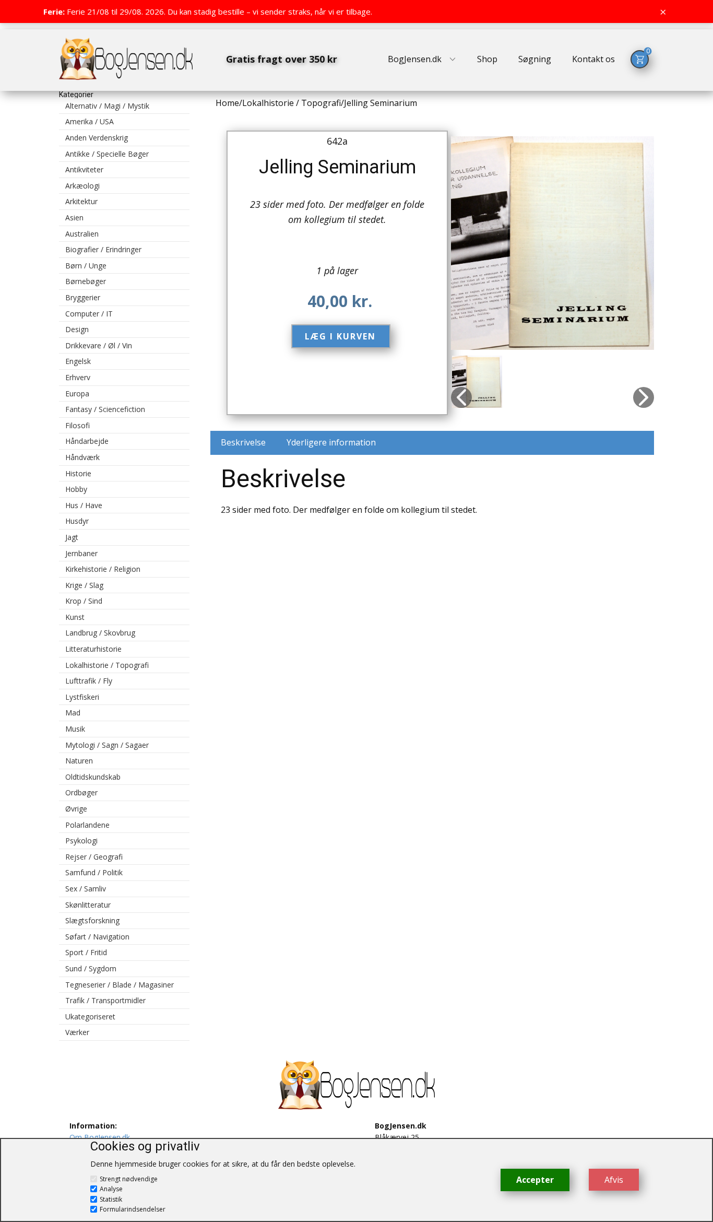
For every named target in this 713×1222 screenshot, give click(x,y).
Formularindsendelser (132, 1209)
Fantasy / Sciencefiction (105, 409)
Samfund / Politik (94, 872)
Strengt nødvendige (129, 1178)
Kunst (75, 617)
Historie (78, 473)
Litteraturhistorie (93, 649)
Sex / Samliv (85, 889)
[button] (461, 397)
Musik (75, 729)
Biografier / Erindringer (103, 249)
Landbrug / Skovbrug (100, 633)
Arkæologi (82, 186)
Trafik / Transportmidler (105, 1000)
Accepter (535, 1179)
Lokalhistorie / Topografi (107, 665)
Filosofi (77, 425)
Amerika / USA (89, 121)
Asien (74, 217)
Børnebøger (85, 281)
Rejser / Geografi (94, 857)
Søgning (534, 59)
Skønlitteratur (88, 905)
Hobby (76, 489)
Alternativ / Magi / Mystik (107, 106)
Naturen (79, 761)
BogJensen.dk (415, 59)
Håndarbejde (87, 441)
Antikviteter (84, 169)
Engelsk (78, 361)
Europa (77, 393)
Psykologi (81, 840)
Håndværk (82, 457)
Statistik (111, 1199)
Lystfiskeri (82, 697)
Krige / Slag (84, 585)
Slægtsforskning (92, 920)
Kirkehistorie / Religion (102, 569)
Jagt (71, 537)
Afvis (613, 1179)
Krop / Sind (83, 601)
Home (227, 103)
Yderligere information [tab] (331, 442)
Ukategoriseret (90, 1016)
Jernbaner (81, 553)
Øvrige (76, 809)
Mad (72, 713)
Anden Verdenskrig (96, 138)
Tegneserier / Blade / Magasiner (119, 985)
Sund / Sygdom (90, 968)
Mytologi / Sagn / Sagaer (107, 745)
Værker (77, 1032)
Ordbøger (81, 792)
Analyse (111, 1188)
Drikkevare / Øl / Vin (98, 345)
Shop (487, 59)
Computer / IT (89, 314)
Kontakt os (593, 59)
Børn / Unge (85, 266)
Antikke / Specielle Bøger (107, 154)
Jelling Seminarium (337, 167)
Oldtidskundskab (93, 777)
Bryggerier (82, 297)
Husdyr (77, 521)
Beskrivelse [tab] (243, 442)
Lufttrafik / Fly (88, 681)
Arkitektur (81, 201)
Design (77, 329)
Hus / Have (83, 505)
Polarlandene (87, 825)
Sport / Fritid (86, 952)
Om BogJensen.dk (99, 1137)
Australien (82, 234)
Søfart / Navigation (97, 937)
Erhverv (77, 377)
